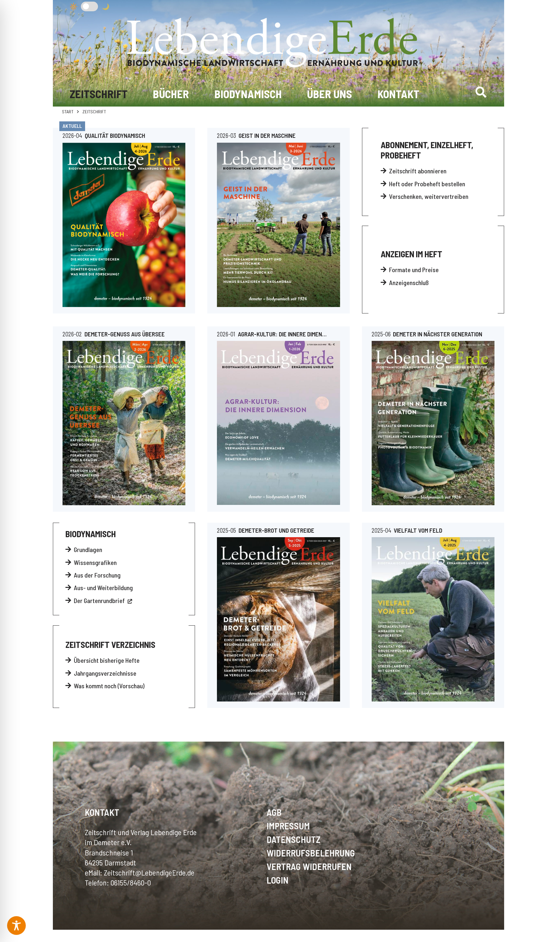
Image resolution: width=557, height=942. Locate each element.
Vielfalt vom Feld (418, 530)
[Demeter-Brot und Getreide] (278, 619)
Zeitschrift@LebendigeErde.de (149, 872)
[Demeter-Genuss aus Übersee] (124, 423)
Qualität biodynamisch (115, 135)
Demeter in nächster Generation (437, 334)
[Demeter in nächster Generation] (433, 423)
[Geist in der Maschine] (278, 225)
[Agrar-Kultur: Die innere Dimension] (278, 423)
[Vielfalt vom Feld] (433, 619)
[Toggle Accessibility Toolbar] (16, 926)
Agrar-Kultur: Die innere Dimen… (282, 334)
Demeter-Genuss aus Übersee (124, 334)
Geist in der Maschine (267, 135)
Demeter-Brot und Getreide (276, 530)
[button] (481, 92)
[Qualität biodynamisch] (124, 225)
